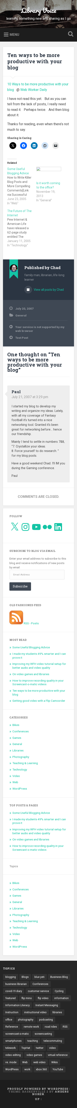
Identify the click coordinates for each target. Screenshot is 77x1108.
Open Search (69, 34)
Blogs (25, 977)
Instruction (11, 1012)
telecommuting (53, 1040)
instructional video (35, 1012)
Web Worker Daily (34, 90)
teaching (32, 1040)
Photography (20, 757)
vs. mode (10, 1062)
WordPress (19, 788)
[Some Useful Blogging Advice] (21, 186)
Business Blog (59, 977)
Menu (14, 34)
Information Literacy (17, 1005)
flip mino (26, 998)
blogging (10, 977)
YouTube (58, 1069)
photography (25, 1019)
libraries (57, 1012)
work (27, 1069)
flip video (43, 998)
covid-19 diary (13, 991)
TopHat (25, 1047)
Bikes (15, 725)
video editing (13, 1055)
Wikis (54, 1062)
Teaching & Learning (25, 763)
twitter (39, 1047)
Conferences (20, 731)
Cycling (59, 991)
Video (16, 776)
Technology (19, 769)
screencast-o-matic (17, 1033)
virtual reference (58, 1055)
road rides (51, 1026)
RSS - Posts (31, 623)
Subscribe (20, 586)
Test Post (21, 337)
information (61, 998)
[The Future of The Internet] (21, 228)
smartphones (13, 1040)
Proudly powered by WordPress (37, 1088)
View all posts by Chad (48, 289)
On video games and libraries (30, 674)
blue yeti (39, 977)
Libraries (18, 750)
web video (39, 1062)
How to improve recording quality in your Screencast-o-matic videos (38, 682)
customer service (38, 991)
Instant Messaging (47, 1005)
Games (16, 737)
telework (10, 1047)
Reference (11, 1026)
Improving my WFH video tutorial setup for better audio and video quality (39, 665)
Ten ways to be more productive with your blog (34, 61)
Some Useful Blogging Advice (31, 647)
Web (15, 782)
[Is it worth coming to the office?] (48, 174)
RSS (65, 1026)
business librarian (16, 984)
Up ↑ (38, 1099)
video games (34, 1055)
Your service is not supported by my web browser (39, 329)
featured (10, 998)
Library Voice (38, 10)
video (52, 1047)
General (21, 315)
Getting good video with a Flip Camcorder (38, 700)
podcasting (46, 1019)
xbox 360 (41, 1069)
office (8, 1019)
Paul (16, 391)
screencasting (43, 1033)
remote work (31, 1026)
